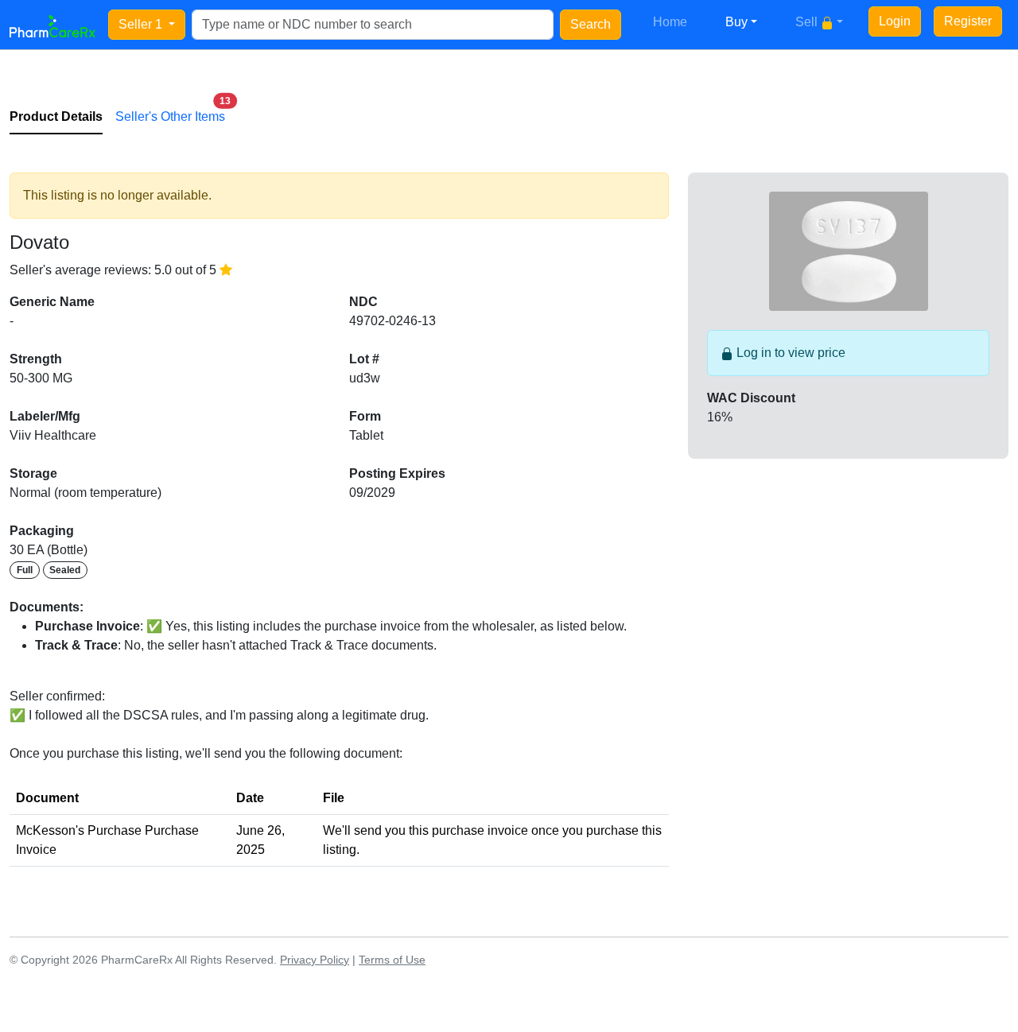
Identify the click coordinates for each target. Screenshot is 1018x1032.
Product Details (56, 116)
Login (895, 21)
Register (968, 21)
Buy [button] (736, 22)
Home (670, 22)
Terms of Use (392, 959)
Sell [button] (808, 22)
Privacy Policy (314, 959)
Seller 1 (142, 24)
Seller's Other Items (170, 112)
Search (590, 24)
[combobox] (373, 25)
